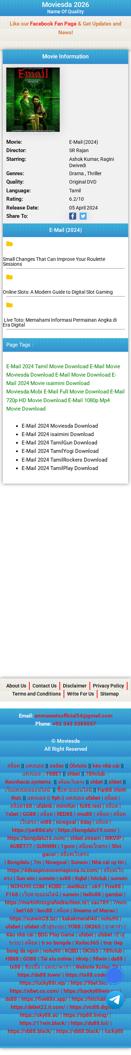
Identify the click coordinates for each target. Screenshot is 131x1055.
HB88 (12, 959)
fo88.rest (90, 806)
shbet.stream (85, 838)
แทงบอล (37, 766)
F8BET (53, 774)
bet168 (24, 910)
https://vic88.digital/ (93, 1007)
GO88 (29, 959)
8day (86, 822)
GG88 (29, 814)
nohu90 (110, 918)
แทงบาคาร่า (57, 967)
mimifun (65, 806)
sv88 (65, 878)
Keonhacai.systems (28, 782)
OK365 (93, 927)
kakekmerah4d (79, 918)
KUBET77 (21, 846)
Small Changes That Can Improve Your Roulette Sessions (54, 261)
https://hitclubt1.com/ (97, 999)
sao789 (100, 902)
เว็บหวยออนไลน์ (40, 894)
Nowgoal (56, 862)
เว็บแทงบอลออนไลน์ (27, 790)
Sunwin (79, 862)
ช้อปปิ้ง (32, 967)
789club (95, 774)
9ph (55, 798)
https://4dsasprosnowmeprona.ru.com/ (53, 870)
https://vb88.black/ (30, 1031)
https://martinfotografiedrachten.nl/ (46, 902)
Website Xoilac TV (96, 967)
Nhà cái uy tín (108, 862)
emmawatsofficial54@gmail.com (73, 716)
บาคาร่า (114, 927)
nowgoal (66, 822)
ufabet (13, 927)
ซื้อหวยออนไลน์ (74, 790)
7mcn (119, 902)
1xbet (12, 814)
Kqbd (81, 878)
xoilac (59, 766)
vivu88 (84, 814)
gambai (114, 894)
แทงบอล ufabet (83, 798)
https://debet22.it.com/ (38, 1007)
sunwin (47, 878)
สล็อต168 (21, 806)
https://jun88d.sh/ (33, 830)
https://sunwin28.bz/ (33, 918)
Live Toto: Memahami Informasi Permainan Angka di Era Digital (60, 322)
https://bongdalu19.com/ (87, 830)
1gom (68, 846)
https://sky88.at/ (39, 1015)
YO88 (74, 927)
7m (37, 862)
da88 (117, 959)
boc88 (44, 910)
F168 (12, 894)
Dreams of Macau (94, 910)
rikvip (82, 959)
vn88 (46, 822)
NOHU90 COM (27, 886)
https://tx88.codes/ (88, 975)
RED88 (65, 814)
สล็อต (13, 766)
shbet (73, 774)
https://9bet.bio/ (90, 983)
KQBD (55, 886)
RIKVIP (113, 838)
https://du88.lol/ (90, 1023)
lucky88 (114, 1031)
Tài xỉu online (56, 959)
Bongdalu (18, 862)
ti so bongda (56, 943)
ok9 (96, 886)
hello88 (92, 894)
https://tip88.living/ (85, 1015)
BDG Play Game (56, 935)
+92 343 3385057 (74, 724)
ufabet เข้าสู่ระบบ (44, 927)
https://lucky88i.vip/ (43, 983)
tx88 (15, 967)
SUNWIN (46, 846)
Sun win (25, 878)
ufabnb (44, 806)
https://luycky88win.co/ (91, 991)
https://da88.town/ (39, 975)
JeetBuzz (77, 886)
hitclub (99, 878)
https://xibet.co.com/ (34, 991)
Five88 (113, 886)
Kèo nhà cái (20, 935)
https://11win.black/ (43, 1023)
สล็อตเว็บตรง (93, 846)
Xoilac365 (87, 943)
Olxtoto (80, 766)
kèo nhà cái (106, 766)
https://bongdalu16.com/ (36, 838)
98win (100, 959)
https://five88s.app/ (44, 999)
